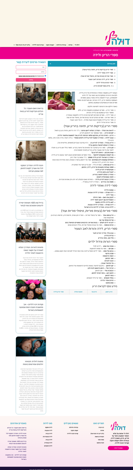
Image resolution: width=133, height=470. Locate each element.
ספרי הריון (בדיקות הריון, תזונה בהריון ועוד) (97, 70)
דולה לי (77, 45)
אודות (70, 45)
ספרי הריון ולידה (59, 292)
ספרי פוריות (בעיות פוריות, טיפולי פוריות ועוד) (97, 76)
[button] (50, 64)
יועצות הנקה (50, 45)
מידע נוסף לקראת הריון (102, 86)
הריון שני (94, 292)
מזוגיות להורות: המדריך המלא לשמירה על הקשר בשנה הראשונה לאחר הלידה (31, 250)
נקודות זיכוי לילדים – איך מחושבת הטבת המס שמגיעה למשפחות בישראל (31, 307)
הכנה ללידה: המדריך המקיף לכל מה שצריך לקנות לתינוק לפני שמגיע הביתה (32, 168)
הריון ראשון (109, 292)
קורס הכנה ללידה (38, 45)
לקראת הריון (107, 50)
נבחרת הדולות (61, 45)
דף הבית (115, 50)
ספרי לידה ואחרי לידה (105, 73)
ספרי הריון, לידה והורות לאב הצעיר (100, 79)
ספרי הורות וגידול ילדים (105, 83)
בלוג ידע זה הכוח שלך (23, 45)
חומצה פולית (78, 292)
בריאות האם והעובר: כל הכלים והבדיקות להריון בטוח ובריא (31, 111)
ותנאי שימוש (22, 76)
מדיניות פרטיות (30, 76)
